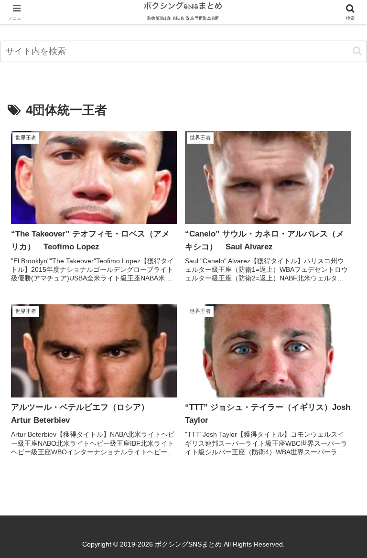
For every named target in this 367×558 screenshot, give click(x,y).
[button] (357, 50)
